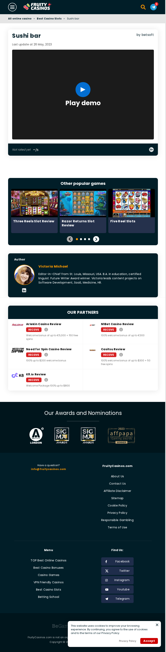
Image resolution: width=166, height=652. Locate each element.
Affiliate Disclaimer (117, 491)
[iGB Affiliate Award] (36, 435)
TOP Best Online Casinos (48, 560)
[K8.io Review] (46, 379)
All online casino (20, 18)
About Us (117, 476)
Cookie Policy (117, 505)
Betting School (48, 597)
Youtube (123, 589)
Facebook (122, 561)
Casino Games (48, 575)
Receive (33, 329)
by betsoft (145, 34)
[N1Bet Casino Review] (121, 329)
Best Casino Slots (49, 18)
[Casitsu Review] (121, 354)
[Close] (157, 624)
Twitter (124, 571)
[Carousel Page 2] (81, 239)
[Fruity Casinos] (44, 7)
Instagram (122, 580)
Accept (149, 641)
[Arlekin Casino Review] (46, 329)
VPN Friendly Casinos (49, 582)
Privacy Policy (117, 513)
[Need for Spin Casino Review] (46, 354)
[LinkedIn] (24, 290)
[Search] (143, 7)
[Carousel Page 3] (85, 239)
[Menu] (12, 7)
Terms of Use (117, 527)
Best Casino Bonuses (48, 568)
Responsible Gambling (117, 520)
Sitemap (117, 498)
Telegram (122, 599)
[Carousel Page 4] (89, 239)
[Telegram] (153, 7)
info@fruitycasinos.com (48, 469)
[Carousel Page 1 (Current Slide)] (77, 239)
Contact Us (117, 484)
